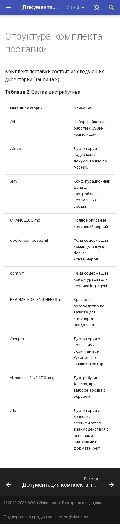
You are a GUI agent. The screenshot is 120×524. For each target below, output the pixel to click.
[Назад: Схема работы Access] (8, 483)
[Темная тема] (96, 7)
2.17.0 (72, 7)
